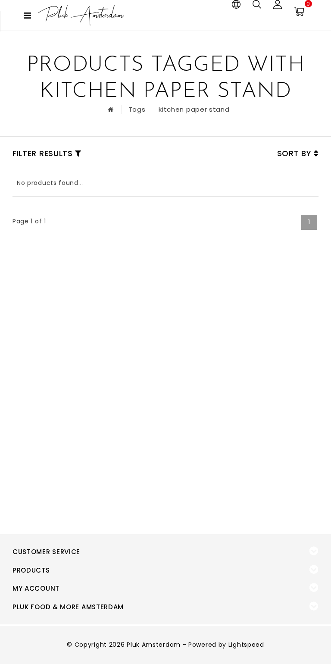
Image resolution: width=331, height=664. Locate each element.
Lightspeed (246, 644)
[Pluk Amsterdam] (81, 15)
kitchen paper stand (194, 109)
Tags (137, 109)
